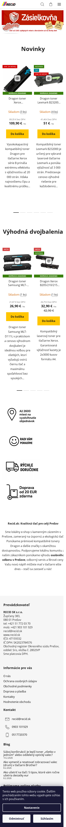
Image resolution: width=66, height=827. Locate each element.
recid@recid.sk (21, 719)
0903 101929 (20, 727)
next (62, 99)
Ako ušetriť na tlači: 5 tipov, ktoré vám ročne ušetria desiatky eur (31, 774)
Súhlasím (47, 819)
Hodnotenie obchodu (17, 702)
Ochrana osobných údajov (20, 681)
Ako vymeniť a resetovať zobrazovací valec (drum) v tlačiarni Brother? (30, 764)
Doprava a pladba (14, 691)
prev (3, 99)
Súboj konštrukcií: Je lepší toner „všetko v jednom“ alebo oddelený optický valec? (29, 753)
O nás (7, 676)
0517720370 (19, 735)
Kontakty (9, 697)
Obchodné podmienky (17, 686)
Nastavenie (31, 808)
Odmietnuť (16, 819)
